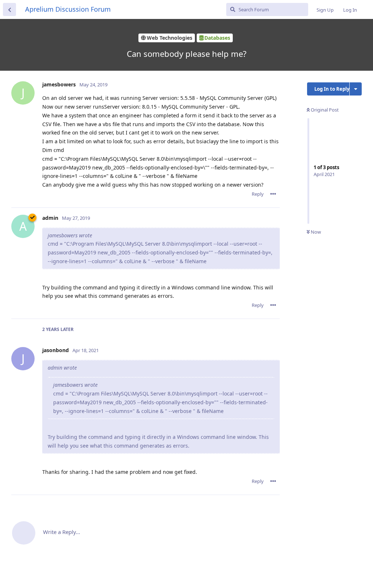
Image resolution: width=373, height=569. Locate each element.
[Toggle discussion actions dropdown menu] (356, 89)
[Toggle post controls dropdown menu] (273, 193)
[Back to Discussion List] (9, 9)
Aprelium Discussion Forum (68, 9)
